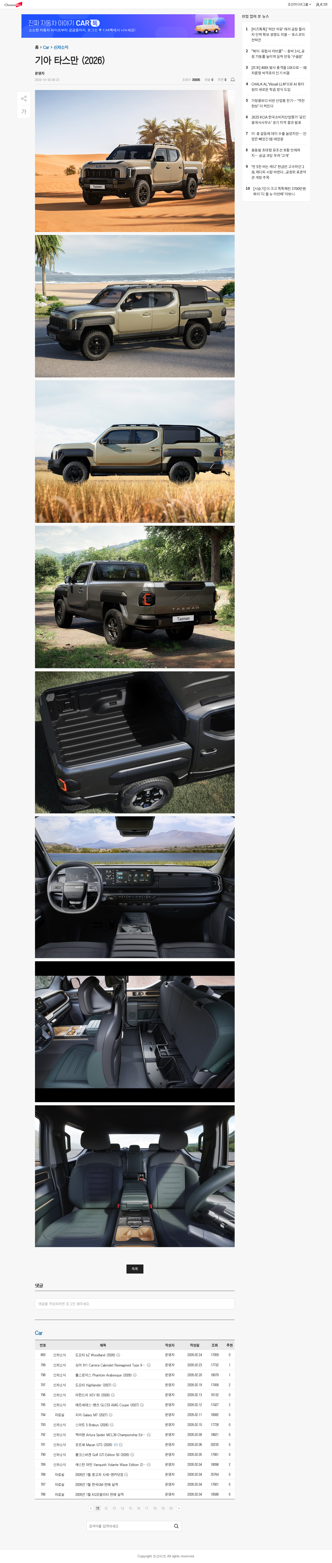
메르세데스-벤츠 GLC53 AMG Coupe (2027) (107, 1405)
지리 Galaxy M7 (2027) (91, 1415)
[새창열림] (16, 4)
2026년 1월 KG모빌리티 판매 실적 (99, 1494)
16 (138, 1508)
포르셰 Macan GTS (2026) (93, 1444)
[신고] (233, 79)
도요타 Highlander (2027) (93, 1385)
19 (162, 1508)
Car (46, 47)
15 (130, 1508)
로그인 (323, 4)
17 (146, 1508)
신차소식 (61, 47)
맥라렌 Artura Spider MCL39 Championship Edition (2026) (110, 1435)
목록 (135, 1269)
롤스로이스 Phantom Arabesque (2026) (103, 1375)
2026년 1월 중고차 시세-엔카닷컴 (99, 1474)
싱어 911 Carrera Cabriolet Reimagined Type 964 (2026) (110, 1365)
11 (97, 1508)
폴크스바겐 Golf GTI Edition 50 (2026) (102, 1454)
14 (122, 1508)
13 (114, 1508)
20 (171, 1508)
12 (106, 1508)
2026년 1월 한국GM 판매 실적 (96, 1484)
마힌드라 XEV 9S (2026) (92, 1395)
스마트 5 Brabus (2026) (92, 1425)
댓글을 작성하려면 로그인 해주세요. (64, 1304)
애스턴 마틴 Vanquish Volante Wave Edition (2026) (110, 1464)
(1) (116, 1444)
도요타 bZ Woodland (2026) (95, 1355)
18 (154, 1508)
